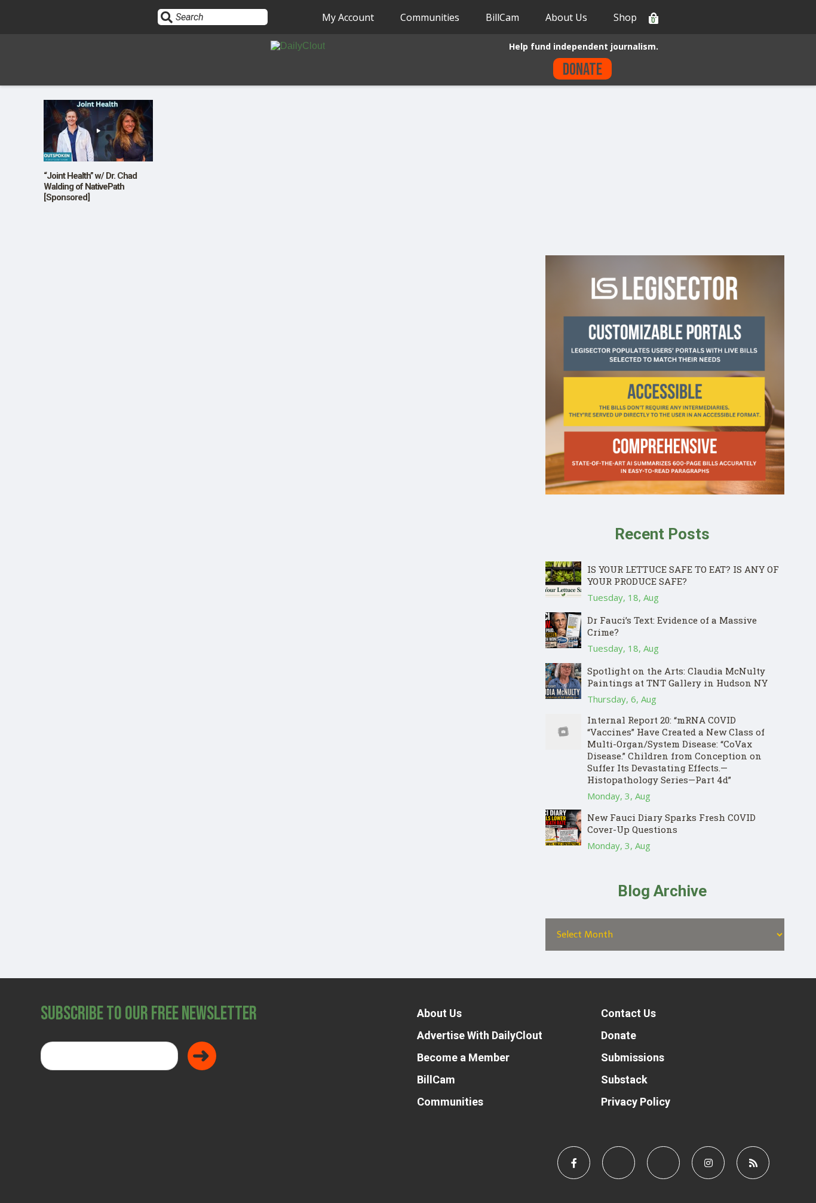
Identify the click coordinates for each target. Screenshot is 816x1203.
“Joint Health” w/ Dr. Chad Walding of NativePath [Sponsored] (90, 186)
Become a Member (463, 1057)
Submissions (632, 1057)
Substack (624, 1079)
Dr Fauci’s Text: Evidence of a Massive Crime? (672, 626)
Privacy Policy (635, 1101)
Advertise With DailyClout (479, 1035)
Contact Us (628, 1013)
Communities (429, 17)
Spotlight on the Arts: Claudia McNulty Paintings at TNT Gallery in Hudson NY (677, 677)
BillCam (502, 17)
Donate (582, 70)
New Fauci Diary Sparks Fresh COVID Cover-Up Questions (671, 823)
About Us (566, 17)
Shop (625, 17)
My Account (348, 17)
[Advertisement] (664, 171)
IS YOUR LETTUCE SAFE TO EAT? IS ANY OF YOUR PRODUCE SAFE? (683, 575)
